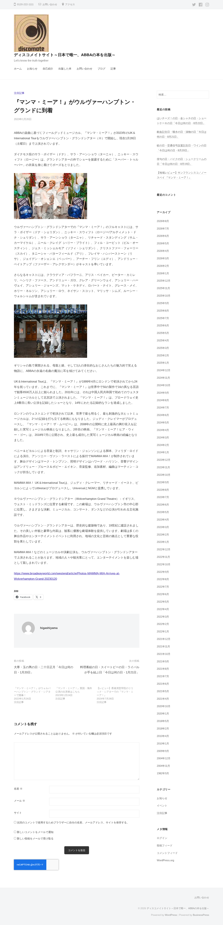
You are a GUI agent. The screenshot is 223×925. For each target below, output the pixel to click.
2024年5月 (163, 422)
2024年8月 (163, 400)
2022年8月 (163, 579)
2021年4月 (163, 698)
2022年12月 (163, 549)
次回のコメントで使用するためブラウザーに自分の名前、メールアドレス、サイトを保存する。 (73, 822)
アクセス (70, 4)
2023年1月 (163, 541)
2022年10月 (163, 564)
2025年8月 (163, 310)
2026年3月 (163, 258)
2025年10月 (163, 295)
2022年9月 (163, 571)
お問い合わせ (50, 4)
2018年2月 (163, 728)
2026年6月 (163, 235)
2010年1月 (163, 743)
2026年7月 (163, 228)
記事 (113, 68)
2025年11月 (163, 288)
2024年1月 (163, 452)
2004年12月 (163, 758)
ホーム (18, 68)
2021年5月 (163, 691)
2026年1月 (163, 273)
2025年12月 (163, 280)
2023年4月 (163, 519)
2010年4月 (163, 736)
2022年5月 (163, 601)
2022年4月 (163, 609)
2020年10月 (163, 706)
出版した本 (64, 68)
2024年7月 (163, 407)
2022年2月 (163, 623)
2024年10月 (163, 385)
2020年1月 (163, 713)
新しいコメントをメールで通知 (35, 832)
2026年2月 (163, 265)
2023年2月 (163, 534)
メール (19, 800)
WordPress (171, 914)
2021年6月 (163, 683)
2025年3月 (163, 347)
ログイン (162, 837)
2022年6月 (163, 594)
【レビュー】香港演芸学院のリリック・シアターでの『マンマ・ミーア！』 (115, 692)
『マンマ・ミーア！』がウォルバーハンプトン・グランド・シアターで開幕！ (32, 692)
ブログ (101, 68)
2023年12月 (163, 459)
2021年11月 (163, 646)
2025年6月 (163, 325)
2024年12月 (163, 370)
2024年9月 (163, 392)
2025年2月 (163, 355)
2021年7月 (163, 676)
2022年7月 (163, 586)
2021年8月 (163, 668)
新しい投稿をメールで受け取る (35, 838)
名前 (18, 788)
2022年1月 (163, 631)
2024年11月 (163, 377)
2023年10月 (163, 474)
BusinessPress (201, 914)
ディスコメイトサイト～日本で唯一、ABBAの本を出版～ (65, 55)
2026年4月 (163, 250)
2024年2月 (163, 445)
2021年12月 (163, 638)
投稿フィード (164, 845)
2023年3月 (163, 527)
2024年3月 (163, 437)
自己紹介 (48, 68)
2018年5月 (163, 721)
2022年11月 (163, 556)
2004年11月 (163, 765)
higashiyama (48, 628)
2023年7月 (163, 497)
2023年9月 (163, 482)
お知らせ (32, 68)
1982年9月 (163, 773)
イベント (162, 805)
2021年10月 (163, 653)
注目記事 (19, 92)
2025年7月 (163, 318)
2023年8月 (163, 489)
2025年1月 (163, 362)
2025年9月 (163, 303)
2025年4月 (163, 340)
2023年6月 (163, 504)
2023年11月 (163, 467)
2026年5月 (163, 243)
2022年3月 (163, 616)
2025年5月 (163, 332)
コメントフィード (167, 852)
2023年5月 (163, 512)
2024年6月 (163, 415)
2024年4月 (163, 430)
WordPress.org (165, 860)
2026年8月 (163, 221)
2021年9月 (163, 661)
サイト (18, 812)
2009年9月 (163, 751)
